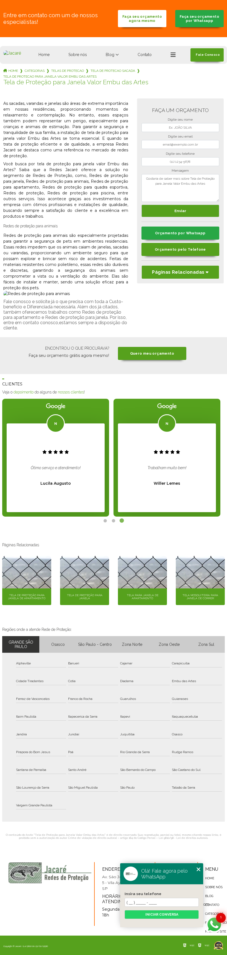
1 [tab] (105, 521)
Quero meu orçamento (152, 353)
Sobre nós (77, 54)
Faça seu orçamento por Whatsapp (199, 18)
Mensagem (180, 170)
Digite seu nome (180, 119)
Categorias (35, 71)
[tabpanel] (55, 458)
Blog (110, 54)
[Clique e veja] (49, 872)
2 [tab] (113, 521)
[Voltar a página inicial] (12, 53)
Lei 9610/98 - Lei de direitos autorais (183, 837)
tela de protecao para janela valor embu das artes (50, 76)
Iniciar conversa (161, 914)
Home (44, 54)
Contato (145, 54)
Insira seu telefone (143, 893)
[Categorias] (173, 55)
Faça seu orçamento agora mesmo (142, 18)
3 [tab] (122, 521)
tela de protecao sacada (113, 71)
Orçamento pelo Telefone (180, 249)
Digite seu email (180, 136)
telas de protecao (67, 71)
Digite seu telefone (180, 154)
